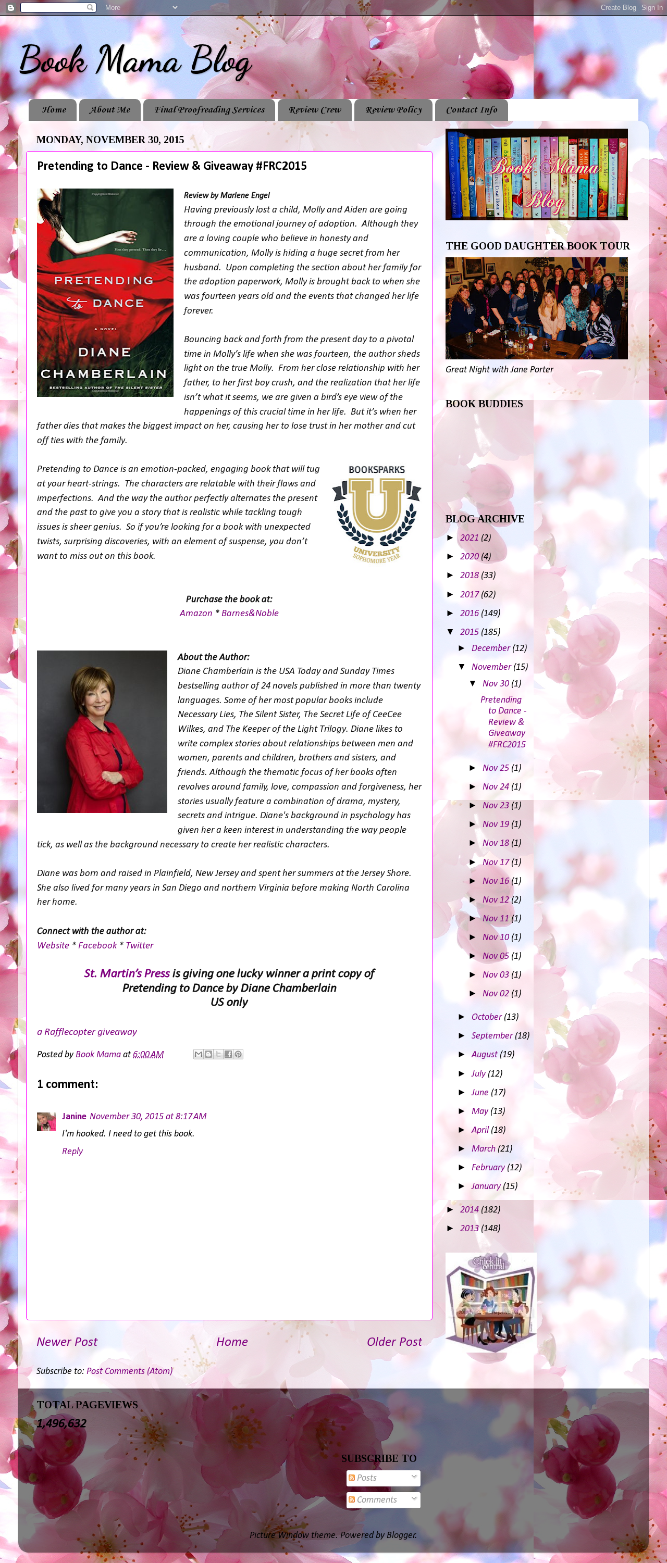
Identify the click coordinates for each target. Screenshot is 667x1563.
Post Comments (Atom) (129, 1372)
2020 (470, 557)
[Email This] (198, 1054)
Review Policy (393, 110)
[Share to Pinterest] (238, 1054)
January (487, 1187)
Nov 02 (497, 994)
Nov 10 (497, 938)
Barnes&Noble (250, 614)
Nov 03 (497, 975)
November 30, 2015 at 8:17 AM (148, 1117)
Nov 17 (497, 863)
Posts (366, 1478)
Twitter (139, 946)
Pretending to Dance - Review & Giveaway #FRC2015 (503, 722)
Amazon (197, 614)
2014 (470, 1210)
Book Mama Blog (134, 59)
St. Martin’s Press (127, 974)
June (481, 1093)
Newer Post (66, 1342)
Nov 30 (497, 684)
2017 (470, 595)
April (481, 1130)
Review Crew (314, 110)
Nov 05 (497, 956)
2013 (470, 1229)
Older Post (394, 1342)
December (492, 649)
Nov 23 (497, 806)
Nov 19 (497, 825)
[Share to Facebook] (228, 1054)
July (480, 1074)
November (492, 667)
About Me (110, 110)
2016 (470, 614)
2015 (470, 632)
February (489, 1168)
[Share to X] (218, 1054)
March (485, 1149)
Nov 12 (497, 900)
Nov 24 (497, 787)
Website (54, 946)
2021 (470, 538)
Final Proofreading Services (209, 110)
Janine (74, 1117)
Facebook (98, 946)
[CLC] (491, 1350)
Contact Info (471, 110)
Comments (376, 1500)
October (488, 1017)
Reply (72, 1152)
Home (54, 110)
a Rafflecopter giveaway (87, 1032)
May (481, 1112)
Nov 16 (497, 881)
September (493, 1036)
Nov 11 (497, 919)
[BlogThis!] (208, 1054)
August (486, 1055)
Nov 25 (497, 768)
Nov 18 (497, 843)
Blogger (401, 1536)
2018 (470, 576)
